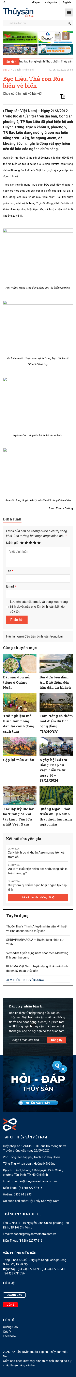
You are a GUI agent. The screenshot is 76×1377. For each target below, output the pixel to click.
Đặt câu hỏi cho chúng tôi (36, 897)
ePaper (35, 2)
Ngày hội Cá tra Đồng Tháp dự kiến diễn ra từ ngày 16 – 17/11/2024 (53, 770)
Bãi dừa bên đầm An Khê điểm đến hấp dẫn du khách (55, 682)
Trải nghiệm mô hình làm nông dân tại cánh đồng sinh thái (18, 723)
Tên (9, 571)
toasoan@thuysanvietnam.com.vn (34, 1181)
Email (11, 586)
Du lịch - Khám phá (23, 69)
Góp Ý (7, 1331)
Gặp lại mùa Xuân (18, 759)
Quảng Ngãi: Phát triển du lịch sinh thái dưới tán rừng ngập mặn (56, 817)
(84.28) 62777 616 (30, 1188)
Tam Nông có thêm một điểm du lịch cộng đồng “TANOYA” (56, 723)
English (66, 2)
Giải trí (6, 69)
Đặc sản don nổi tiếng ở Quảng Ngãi (17, 682)
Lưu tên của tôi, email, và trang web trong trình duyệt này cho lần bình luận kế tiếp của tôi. (39, 606)
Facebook (9, 1336)
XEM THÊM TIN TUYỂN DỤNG (24, 979)
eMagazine (51, 2)
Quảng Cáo (10, 1327)
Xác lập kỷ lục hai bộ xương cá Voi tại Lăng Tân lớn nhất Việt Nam (19, 817)
